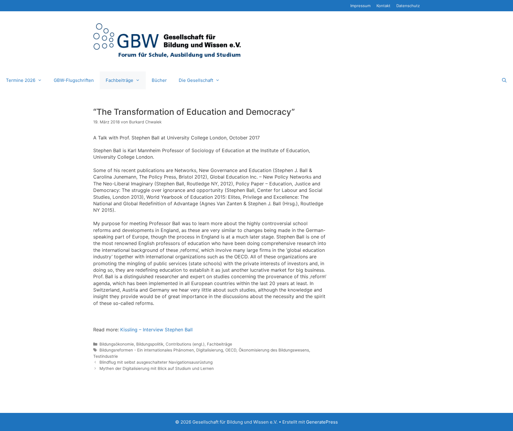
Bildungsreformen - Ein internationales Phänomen (146, 350)
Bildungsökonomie (116, 344)
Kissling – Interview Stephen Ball (156, 330)
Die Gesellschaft (196, 80)
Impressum (360, 5)
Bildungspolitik (149, 344)
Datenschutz (408, 5)
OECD (230, 350)
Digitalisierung (209, 350)
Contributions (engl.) (185, 344)
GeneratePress (322, 422)
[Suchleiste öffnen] (504, 80)
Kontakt (383, 5)
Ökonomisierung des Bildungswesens (274, 350)
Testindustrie (105, 356)
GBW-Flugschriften (74, 80)
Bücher (159, 80)
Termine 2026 (20, 80)
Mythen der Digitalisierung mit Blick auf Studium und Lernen (156, 368)
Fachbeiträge (119, 80)
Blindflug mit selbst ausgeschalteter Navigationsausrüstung (156, 362)
